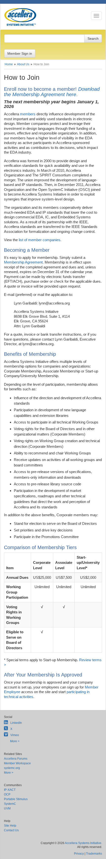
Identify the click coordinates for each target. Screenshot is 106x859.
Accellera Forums (15, 758)
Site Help (10, 825)
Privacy (79, 853)
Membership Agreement (23, 262)
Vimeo (14, 735)
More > (14, 741)
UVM (7, 808)
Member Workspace (17, 763)
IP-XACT (10, 789)
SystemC (10, 803)
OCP (7, 794)
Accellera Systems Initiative (83, 843)
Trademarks (94, 853)
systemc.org (12, 767)
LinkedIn (16, 723)
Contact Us (11, 830)
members (27, 114)
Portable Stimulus (16, 799)
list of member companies (39, 240)
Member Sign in (19, 53)
